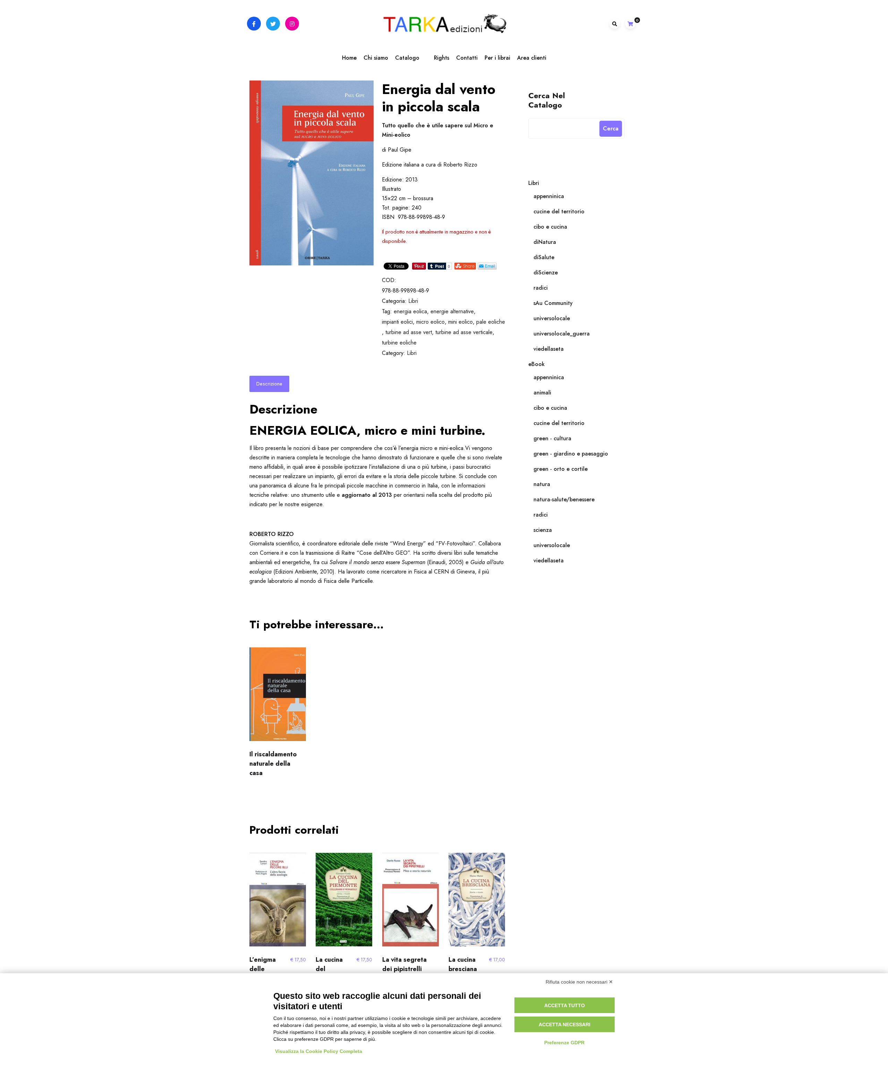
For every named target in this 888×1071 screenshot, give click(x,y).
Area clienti (531, 58)
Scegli (277, 697)
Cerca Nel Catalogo (546, 100)
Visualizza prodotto (276, 903)
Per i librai (497, 58)
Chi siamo (376, 58)
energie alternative (452, 311)
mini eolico (460, 322)
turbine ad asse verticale (464, 332)
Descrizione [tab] (269, 384)
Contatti (467, 58)
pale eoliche (490, 322)
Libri (413, 301)
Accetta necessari (564, 1024)
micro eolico (430, 322)
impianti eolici (397, 322)
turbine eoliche (399, 343)
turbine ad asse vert (408, 332)
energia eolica (410, 311)
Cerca (610, 129)
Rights (441, 58)
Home (349, 58)
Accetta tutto (564, 1005)
